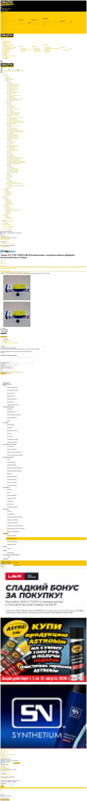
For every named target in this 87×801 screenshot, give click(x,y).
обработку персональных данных (16, 372)
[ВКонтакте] (1, 251)
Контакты (8, 217)
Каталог (8, 77)
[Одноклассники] (3, 251)
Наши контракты (4, 751)
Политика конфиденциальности (8, 754)
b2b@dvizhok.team (5, 238)
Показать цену (4, 336)
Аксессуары (11, 153)
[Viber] (9, 251)
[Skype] (13, 251)
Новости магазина (6, 563)
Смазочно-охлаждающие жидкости (17, 185)
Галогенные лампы (5, 272)
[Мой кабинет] (1, 61)
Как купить (8, 200)
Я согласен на (13, 372)
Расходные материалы (14, 125)
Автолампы (11, 167)
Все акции (3, 567)
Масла (10, 83)
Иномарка (14, 268)
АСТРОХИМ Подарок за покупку (8, 682)
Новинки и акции (11, 267)
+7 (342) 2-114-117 (5, 9)
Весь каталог (4, 267)
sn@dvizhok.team (5, 242)
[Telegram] (14, 251)
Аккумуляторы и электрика (15, 117)
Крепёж (10, 175)
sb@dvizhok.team (5, 236)
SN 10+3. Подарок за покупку (7, 749)
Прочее (10, 180)
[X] (7, 251)
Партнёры (8, 191)
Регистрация (3, 756)
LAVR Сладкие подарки (6, 617)
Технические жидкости (14, 95)
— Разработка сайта (9, 783)
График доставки (4, 757)
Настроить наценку (5, 799)
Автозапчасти (12, 141)
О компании (9, 207)
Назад (7, 75)
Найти (2, 786)
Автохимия (11, 105)
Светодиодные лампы (14, 272)
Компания (3, 750)
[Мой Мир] (5, 251)
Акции (2, 753)
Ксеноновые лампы (24, 272)
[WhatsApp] (11, 251)
